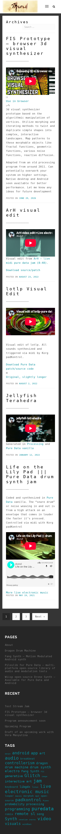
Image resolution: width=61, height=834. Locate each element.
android (20, 753)
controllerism (19, 763)
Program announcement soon (25, 720)
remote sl (25, 813)
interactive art (18, 781)
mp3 (37, 796)
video (44, 818)
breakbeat (27, 758)
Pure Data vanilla (20, 448)
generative (14, 776)
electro (12, 771)
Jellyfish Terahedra (21, 398)
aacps (8, 754)
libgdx (25, 787)
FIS (42, 772)
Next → (40, 616)
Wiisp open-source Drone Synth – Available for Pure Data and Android (30, 680)
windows (27, 824)
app (34, 753)
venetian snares (27, 820)
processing (35, 804)
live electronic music (28, 789)
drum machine (16, 767)
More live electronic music (27, 592)
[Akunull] (20, 4)
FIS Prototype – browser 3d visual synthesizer (26, 713)
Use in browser (17, 101)
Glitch (32, 775)
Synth (11, 818)
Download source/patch (23, 270)
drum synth (40, 767)
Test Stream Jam (17, 706)
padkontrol (28, 799)
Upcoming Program (18, 726)
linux (35, 787)
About (9, 645)
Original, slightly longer (26, 377)
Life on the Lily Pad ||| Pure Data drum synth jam (30, 474)
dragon (42, 763)
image (44, 776)
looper (9, 795)
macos (18, 796)
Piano (46, 801)
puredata (43, 808)
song (40, 814)
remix (9, 814)
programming (17, 809)
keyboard (11, 786)
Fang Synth (30, 771)
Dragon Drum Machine (20, 650)
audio (12, 758)
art (42, 753)
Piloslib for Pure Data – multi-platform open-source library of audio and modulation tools (30, 668)
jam (37, 781)
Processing (35, 444)
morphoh (28, 795)
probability (15, 804)
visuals (13, 823)
